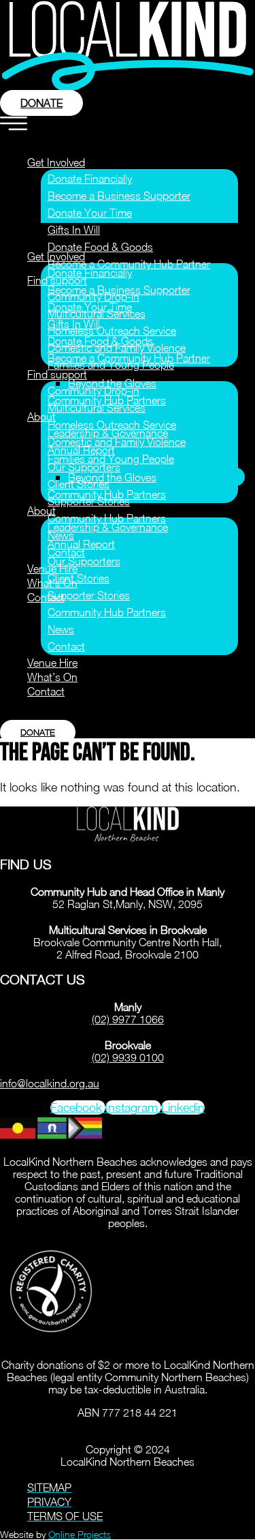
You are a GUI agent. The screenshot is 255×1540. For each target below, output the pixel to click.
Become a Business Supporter (119, 196)
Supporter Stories (89, 595)
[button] (126, 126)
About (41, 416)
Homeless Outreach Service (112, 330)
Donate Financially (90, 178)
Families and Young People (111, 459)
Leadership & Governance (108, 527)
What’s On (52, 677)
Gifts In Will (74, 230)
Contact (46, 597)
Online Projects (79, 1534)
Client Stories (78, 578)
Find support (57, 374)
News (61, 629)
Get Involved (56, 162)
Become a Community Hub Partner (129, 264)
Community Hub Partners (107, 518)
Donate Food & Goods (100, 247)
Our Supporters (84, 467)
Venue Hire (52, 662)
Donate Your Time (90, 213)
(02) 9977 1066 (128, 1019)
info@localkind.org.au (49, 1083)
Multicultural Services (97, 408)
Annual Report (81, 544)
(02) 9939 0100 (128, 1057)
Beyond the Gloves (112, 477)
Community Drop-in (93, 390)
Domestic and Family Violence (117, 442)
